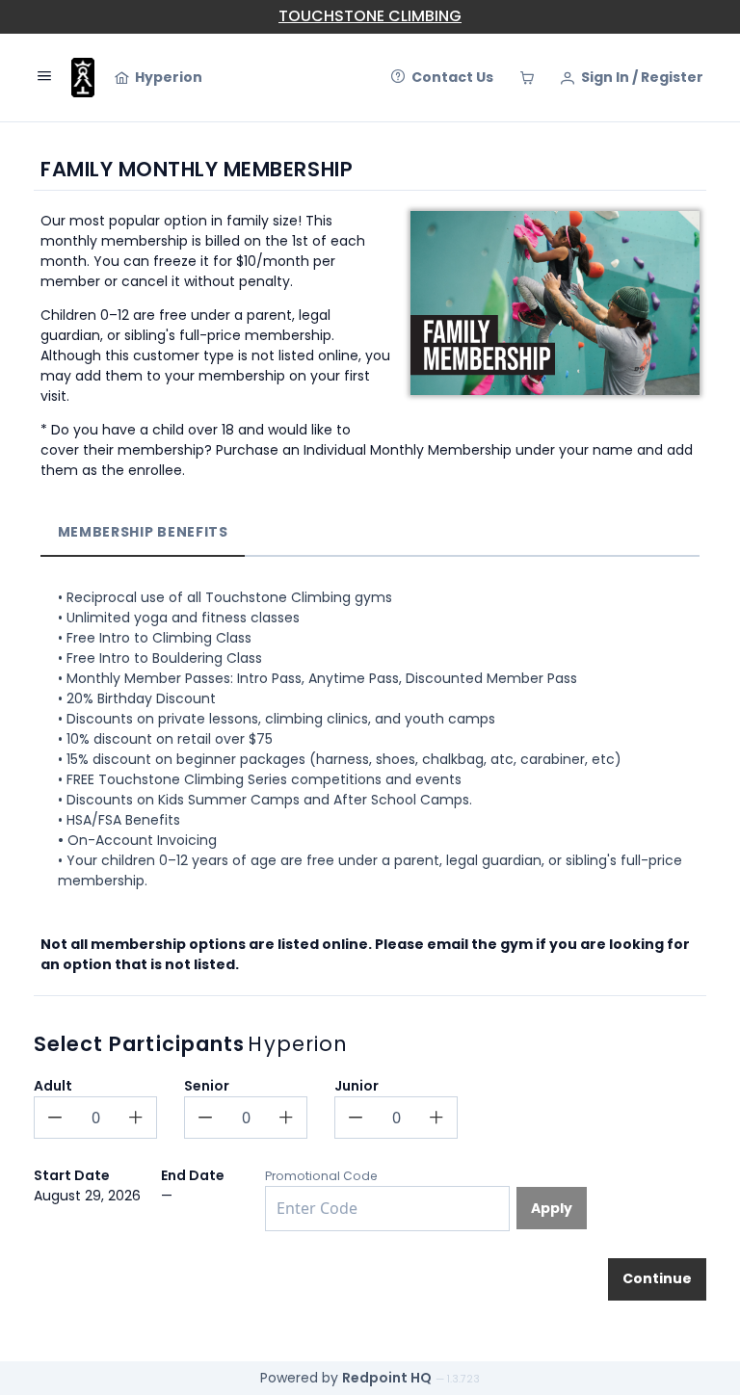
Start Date (72, 1175)
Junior (356, 1085)
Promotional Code (321, 1176)
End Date (193, 1175)
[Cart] (527, 78)
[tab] (142, 532)
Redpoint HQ (387, 1377)
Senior (206, 1085)
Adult (53, 1085)
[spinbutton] (95, 1117)
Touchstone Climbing (370, 16)
